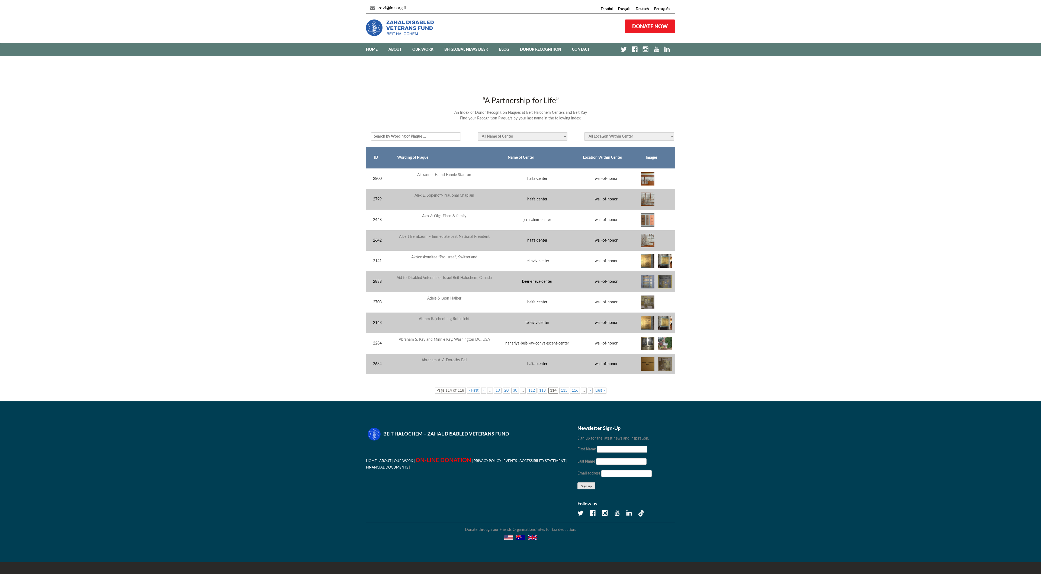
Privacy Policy (487, 461)
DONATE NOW (650, 26)
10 (498, 390)
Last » (600, 390)
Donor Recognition (540, 49)
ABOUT (394, 49)
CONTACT (581, 49)
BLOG (504, 49)
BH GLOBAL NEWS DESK (466, 49)
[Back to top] (1018, 562)
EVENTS (510, 461)
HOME (371, 461)
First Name (586, 449)
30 (515, 390)
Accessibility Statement (542, 461)
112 (531, 390)
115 (564, 390)
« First (473, 390)
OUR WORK (422, 49)
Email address (588, 473)
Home (372, 49)
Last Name (586, 461)
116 (575, 390)
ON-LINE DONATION (443, 460)
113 (542, 390)
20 (506, 390)
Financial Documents (387, 467)
